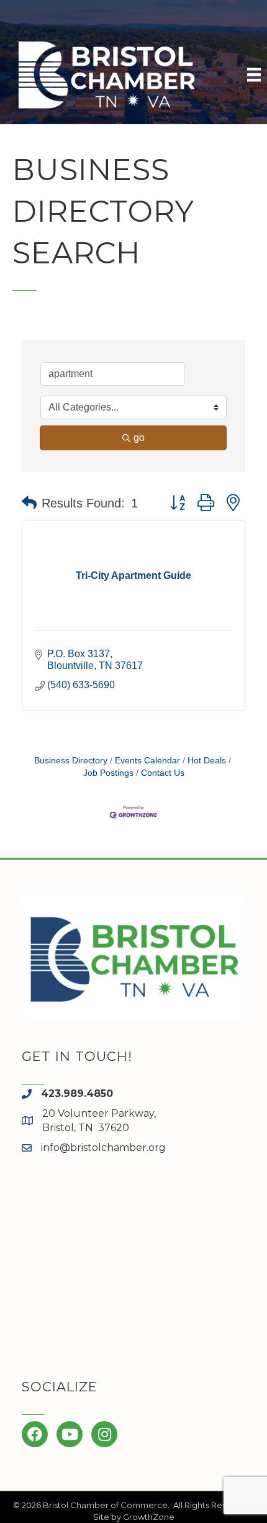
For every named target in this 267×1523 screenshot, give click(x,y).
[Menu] (254, 74)
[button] (29, 503)
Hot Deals (207, 760)
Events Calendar (147, 760)
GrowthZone (148, 1517)
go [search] (139, 437)
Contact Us (162, 773)
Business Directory (70, 760)
